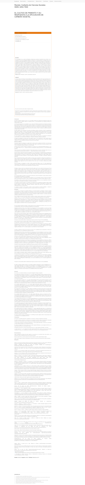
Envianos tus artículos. (57, 1)
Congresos (51, 1)
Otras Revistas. (45, 1)
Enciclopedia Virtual (31, 1)
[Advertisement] (32, 25)
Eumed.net (16, 1)
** (14, 452)
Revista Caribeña (23, 1)
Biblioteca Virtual (38, 1)
